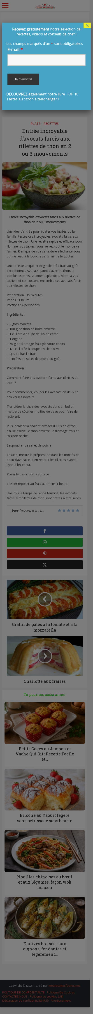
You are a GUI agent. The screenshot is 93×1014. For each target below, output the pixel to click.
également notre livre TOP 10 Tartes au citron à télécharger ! (45, 64)
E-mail (15, 49)
